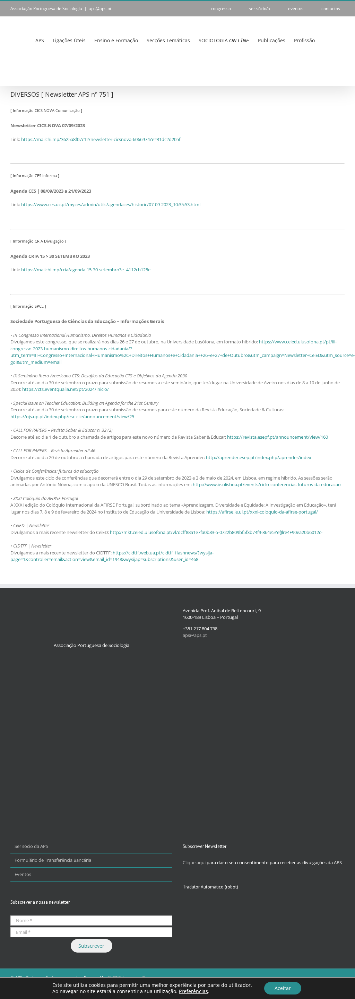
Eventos (23, 874)
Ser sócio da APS (31, 846)
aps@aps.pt (100, 8)
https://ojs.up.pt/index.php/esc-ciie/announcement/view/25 (72, 416)
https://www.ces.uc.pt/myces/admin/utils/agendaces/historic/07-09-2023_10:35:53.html (110, 204)
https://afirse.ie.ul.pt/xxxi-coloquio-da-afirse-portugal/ (262, 512)
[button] (12, 71)
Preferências (193, 991)
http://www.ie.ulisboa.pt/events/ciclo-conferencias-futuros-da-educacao (267, 484)
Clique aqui (194, 862)
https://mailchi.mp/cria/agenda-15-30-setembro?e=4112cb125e (85, 269)
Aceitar (283, 988)
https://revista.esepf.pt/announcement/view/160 (277, 437)
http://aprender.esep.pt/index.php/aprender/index (258, 457)
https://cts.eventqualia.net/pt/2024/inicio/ (65, 389)
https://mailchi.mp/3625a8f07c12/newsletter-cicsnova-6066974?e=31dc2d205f (100, 139)
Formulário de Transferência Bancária (53, 860)
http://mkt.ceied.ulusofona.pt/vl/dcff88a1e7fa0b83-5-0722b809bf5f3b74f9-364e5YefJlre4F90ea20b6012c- (216, 532)
